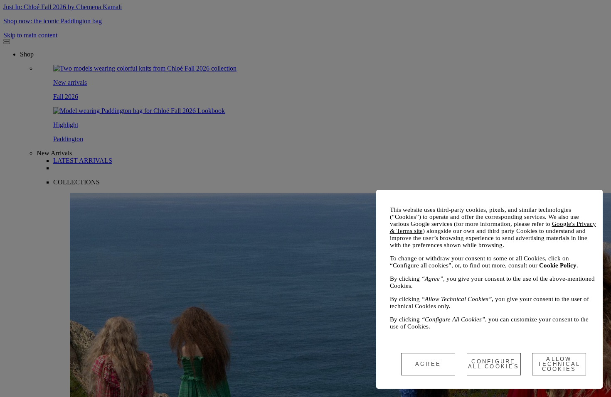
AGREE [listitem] (428, 364)
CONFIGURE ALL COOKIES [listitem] (493, 364)
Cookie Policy (558, 265)
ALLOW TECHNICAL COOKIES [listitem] (559, 364)
